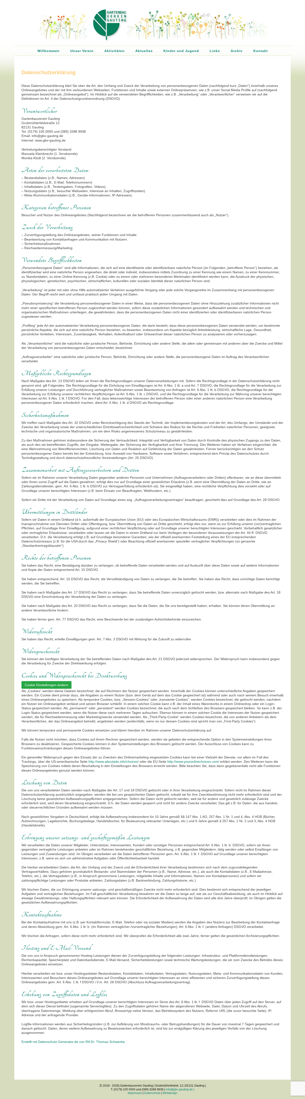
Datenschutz (152, 1093)
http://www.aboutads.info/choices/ (113, 761)
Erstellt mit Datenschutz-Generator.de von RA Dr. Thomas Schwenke (73, 1042)
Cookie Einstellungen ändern (46, 685)
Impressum (135, 1093)
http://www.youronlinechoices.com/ (193, 761)
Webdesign (170, 1093)
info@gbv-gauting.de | (180, 1089)
